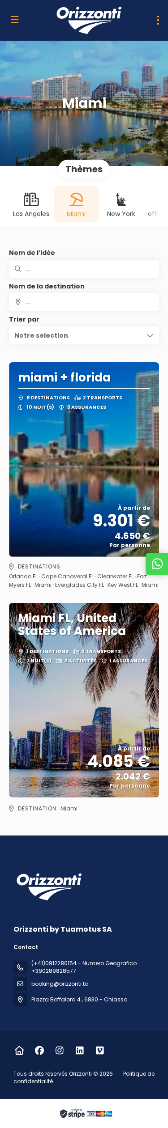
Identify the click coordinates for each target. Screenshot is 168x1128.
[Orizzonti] (47, 887)
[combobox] (84, 302)
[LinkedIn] (79, 1050)
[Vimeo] (99, 1050)
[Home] (19, 1050)
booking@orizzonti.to (59, 984)
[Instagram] (59, 1050)
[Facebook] (39, 1050)
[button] (84, 335)
